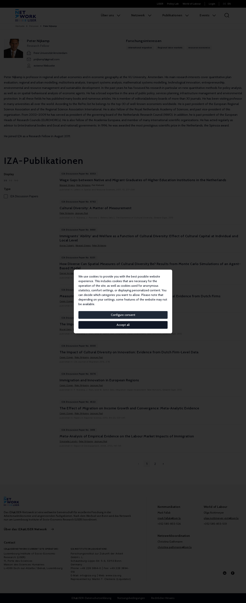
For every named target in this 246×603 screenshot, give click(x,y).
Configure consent (123, 315)
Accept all (123, 325)
